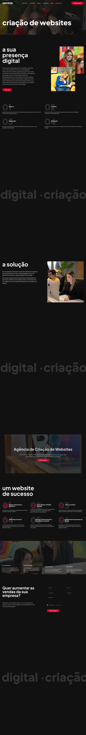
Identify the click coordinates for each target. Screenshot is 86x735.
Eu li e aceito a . (55, 605)
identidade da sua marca (14, 70)
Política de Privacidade (57, 605)
